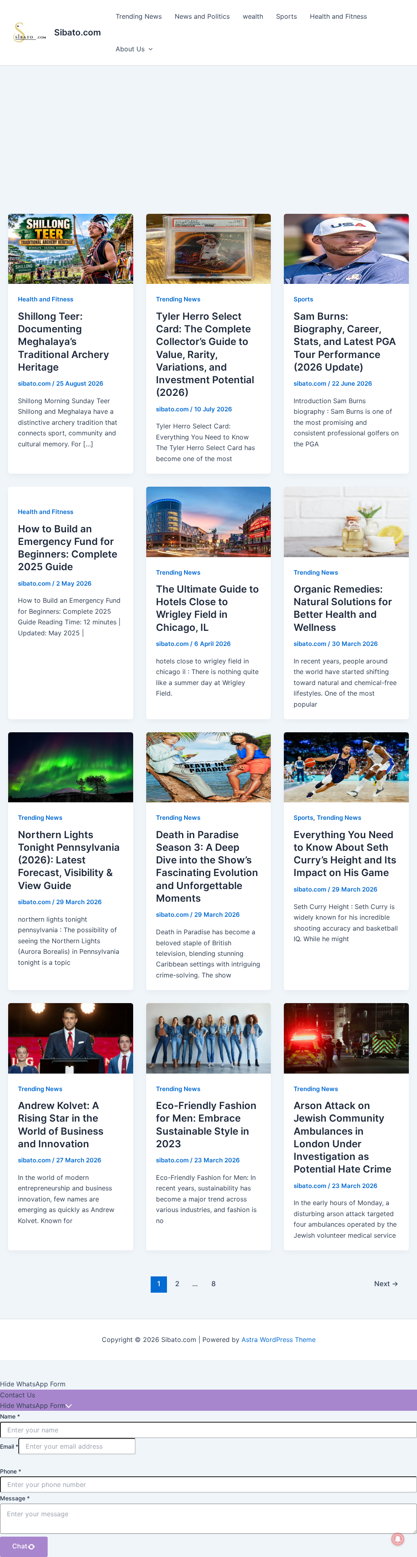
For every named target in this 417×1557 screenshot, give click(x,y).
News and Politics (202, 16)
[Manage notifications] (397, 1539)
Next (386, 1283)
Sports (286, 16)
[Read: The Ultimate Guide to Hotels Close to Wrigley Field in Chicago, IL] (208, 521)
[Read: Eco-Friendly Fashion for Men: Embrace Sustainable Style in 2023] (208, 1038)
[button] (149, 49)
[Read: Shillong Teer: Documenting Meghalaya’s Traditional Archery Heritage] (70, 248)
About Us (130, 49)
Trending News (139, 16)
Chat (19, 1546)
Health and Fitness (338, 16)
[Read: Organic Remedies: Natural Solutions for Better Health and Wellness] (346, 521)
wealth (253, 16)
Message (15, 1498)
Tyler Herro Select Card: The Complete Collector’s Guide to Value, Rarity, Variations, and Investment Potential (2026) (205, 354)
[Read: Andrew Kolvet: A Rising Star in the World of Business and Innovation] (70, 1038)
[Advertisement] (208, 127)
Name (10, 1416)
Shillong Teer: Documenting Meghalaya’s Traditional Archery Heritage (63, 341)
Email (9, 1446)
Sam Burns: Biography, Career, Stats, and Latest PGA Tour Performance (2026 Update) (345, 341)
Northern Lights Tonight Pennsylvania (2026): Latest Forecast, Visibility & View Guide (69, 860)
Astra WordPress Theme (278, 1339)
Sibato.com (77, 32)
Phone (10, 1471)
